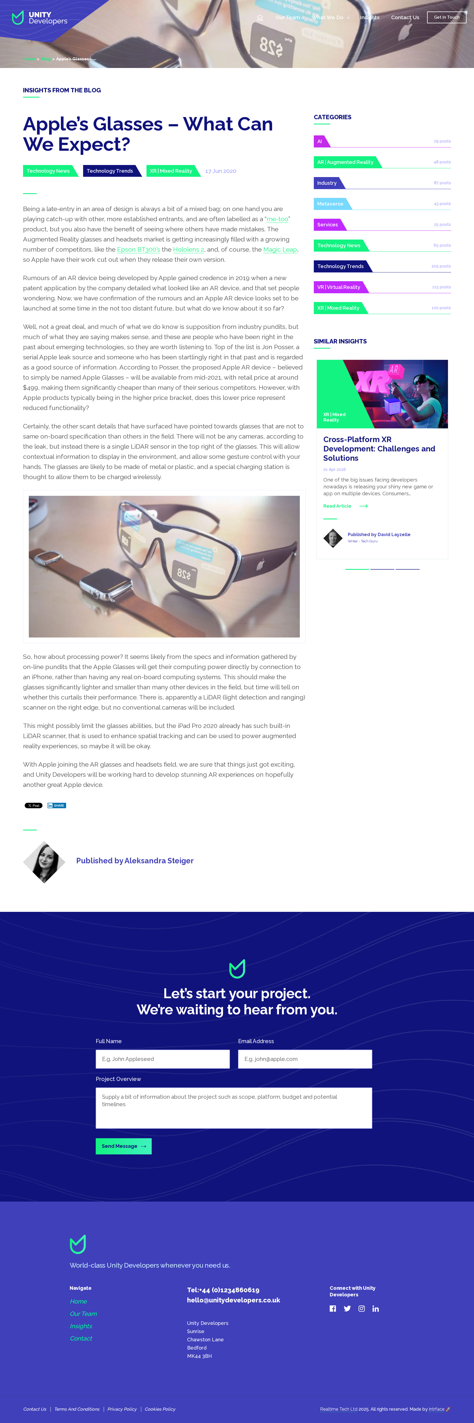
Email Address (256, 1041)
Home (260, 18)
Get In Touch (447, 17)
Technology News (48, 171)
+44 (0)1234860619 (229, 1290)
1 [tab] (357, 569)
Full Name (109, 1041)
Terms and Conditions (76, 1409)
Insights (370, 17)
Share (59, 805)
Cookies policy (160, 1409)
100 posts (441, 307)
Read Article (337, 506)
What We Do (327, 17)
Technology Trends (110, 171)
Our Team (288, 17)
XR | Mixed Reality (171, 171)
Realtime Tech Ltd (338, 1409)
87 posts (442, 182)
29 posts (442, 141)
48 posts (442, 162)
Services (327, 224)
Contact (81, 1338)
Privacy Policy (122, 1409)
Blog (46, 58)
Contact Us (405, 17)
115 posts (441, 286)
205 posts (441, 266)
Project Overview (118, 1079)
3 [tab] (408, 569)
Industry (327, 183)
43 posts (442, 203)
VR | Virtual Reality (338, 287)
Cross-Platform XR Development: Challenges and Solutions (379, 449)
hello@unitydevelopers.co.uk (233, 1300)
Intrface (436, 1409)
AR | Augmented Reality (345, 162)
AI (319, 141)
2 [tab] (382, 569)
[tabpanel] (382, 459)
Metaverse (330, 204)
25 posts (442, 224)
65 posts (442, 245)
